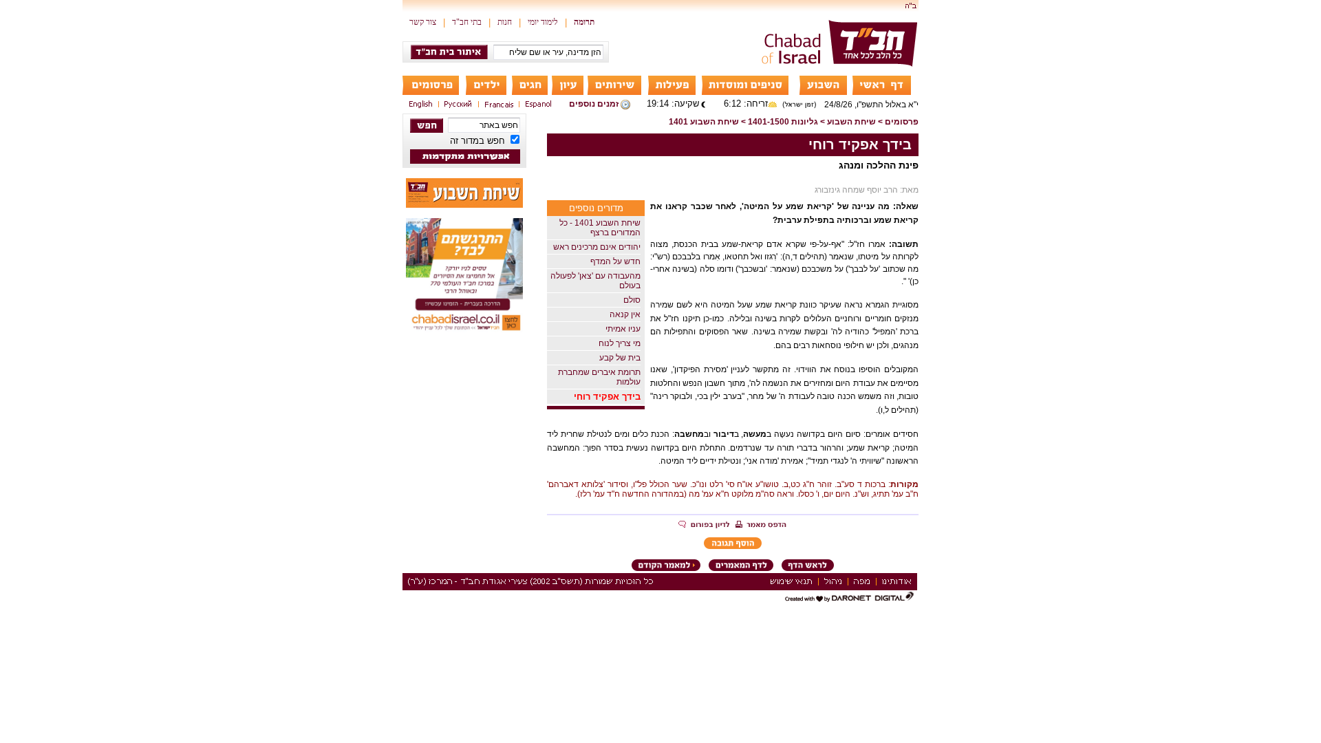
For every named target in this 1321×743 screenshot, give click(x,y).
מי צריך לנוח (620, 343)
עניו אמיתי (623, 329)
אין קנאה (625, 314)
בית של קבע (620, 358)
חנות (504, 22)
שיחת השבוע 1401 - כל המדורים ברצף (600, 227)
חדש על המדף (615, 261)
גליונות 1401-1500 (783, 122)
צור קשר (422, 22)
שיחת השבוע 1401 (704, 122)
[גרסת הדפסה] (761, 525)
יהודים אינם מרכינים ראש (597, 247)
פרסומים (902, 122)
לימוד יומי (543, 22)
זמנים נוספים (594, 104)
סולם (632, 300)
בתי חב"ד (467, 22)
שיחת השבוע (851, 122)
